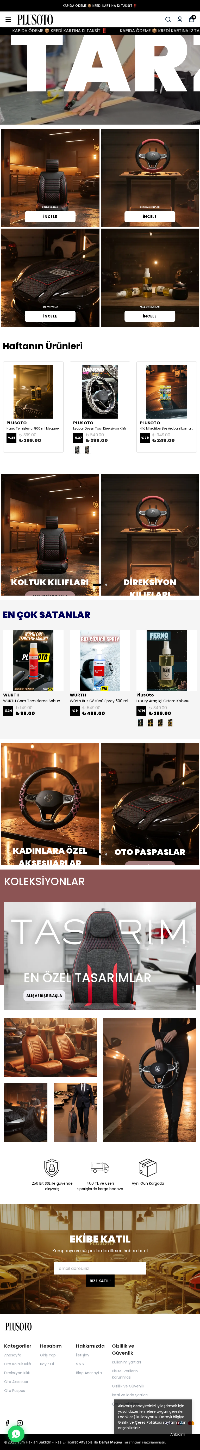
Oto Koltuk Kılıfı (17, 1364)
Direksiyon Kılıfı (17, 1372)
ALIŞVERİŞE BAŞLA (44, 995)
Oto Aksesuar (16, 1381)
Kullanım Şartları (126, 1362)
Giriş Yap (48, 1355)
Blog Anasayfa (89, 1372)
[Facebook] (7, 1423)
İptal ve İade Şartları (130, 1395)
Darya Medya (111, 1442)
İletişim (82, 1355)
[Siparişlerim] (180, 19)
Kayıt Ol (47, 1364)
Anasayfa (12, 1355)
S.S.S (80, 1364)
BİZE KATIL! (100, 1280)
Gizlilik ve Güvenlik (128, 1386)
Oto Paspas (14, 1390)
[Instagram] (20, 1423)
